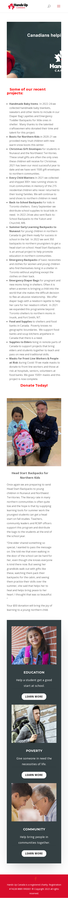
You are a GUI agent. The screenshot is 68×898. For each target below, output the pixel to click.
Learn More (34, 696)
